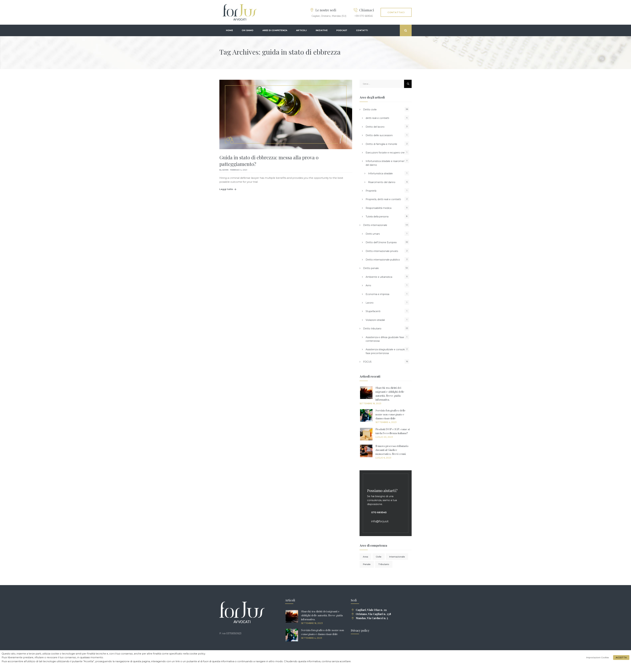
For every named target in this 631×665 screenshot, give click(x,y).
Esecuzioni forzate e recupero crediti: (387, 152)
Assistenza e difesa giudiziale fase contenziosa (385, 339)
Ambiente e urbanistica (379, 276)
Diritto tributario (372, 328)
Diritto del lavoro (375, 126)
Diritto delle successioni (379, 135)
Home (229, 30)
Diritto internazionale (375, 225)
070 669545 (378, 512)
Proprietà (371, 190)
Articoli (301, 30)
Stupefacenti (373, 311)
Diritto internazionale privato (382, 251)
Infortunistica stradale (380, 173)
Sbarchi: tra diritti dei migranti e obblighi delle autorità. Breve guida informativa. (322, 615)
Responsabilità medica (378, 208)
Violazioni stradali (375, 320)
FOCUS (367, 361)
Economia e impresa (377, 294)
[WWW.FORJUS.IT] (240, 12)
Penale (367, 564)
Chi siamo (248, 30)
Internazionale (397, 556)
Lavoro (370, 302)
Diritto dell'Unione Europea (381, 242)
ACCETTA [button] (621, 657)
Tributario (383, 564)
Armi (368, 285)
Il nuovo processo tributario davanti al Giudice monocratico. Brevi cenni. (391, 450)
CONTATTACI (396, 12)
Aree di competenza (274, 30)
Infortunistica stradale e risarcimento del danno (386, 163)
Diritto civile (370, 109)
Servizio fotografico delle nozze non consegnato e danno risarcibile (390, 414)
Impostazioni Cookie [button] (597, 657)
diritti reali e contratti (377, 118)
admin (225, 170)
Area (365, 556)
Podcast (341, 30)
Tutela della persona (377, 216)
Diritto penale (371, 268)
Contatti (362, 30)
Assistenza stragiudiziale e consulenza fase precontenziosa (387, 351)
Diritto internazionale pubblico (383, 259)
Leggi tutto (226, 189)
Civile (378, 556)
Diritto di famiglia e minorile (381, 144)
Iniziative (321, 30)
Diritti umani (373, 233)
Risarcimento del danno (381, 182)
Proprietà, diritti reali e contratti (383, 199)
